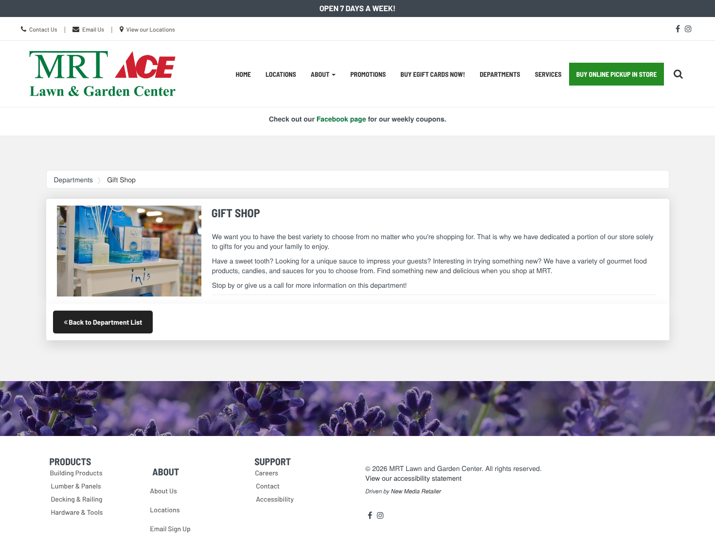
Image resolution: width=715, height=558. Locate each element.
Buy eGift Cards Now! (432, 74)
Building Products (76, 473)
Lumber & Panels (76, 486)
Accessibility (275, 499)
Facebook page (341, 119)
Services (548, 74)
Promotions (368, 74)
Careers (266, 473)
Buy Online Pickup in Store (616, 74)
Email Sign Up (170, 528)
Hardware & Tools (77, 512)
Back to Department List (105, 322)
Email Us (93, 29)
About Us (163, 491)
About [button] (321, 74)
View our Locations (150, 29)
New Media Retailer (416, 491)
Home (243, 74)
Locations (281, 74)
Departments (500, 74)
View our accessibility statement (413, 478)
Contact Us (43, 29)
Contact (268, 486)
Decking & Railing (77, 499)
